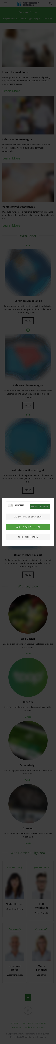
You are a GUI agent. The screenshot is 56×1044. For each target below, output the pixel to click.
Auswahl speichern (28, 516)
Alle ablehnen (28, 537)
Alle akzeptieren (28, 526)
